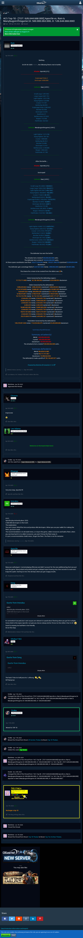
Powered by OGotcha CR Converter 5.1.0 (40, 365)
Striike (10, 460)
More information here (12, 34)
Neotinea (11, 384)
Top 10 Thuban (53, 740)
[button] (3, 2)
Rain (6, 24)
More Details (6, 935)
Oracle (10, 772)
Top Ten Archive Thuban (53, 837)
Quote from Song (14, 657)
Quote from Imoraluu (16, 603)
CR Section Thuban (34, 740)
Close (13, 935)
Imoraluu (22, 541)
